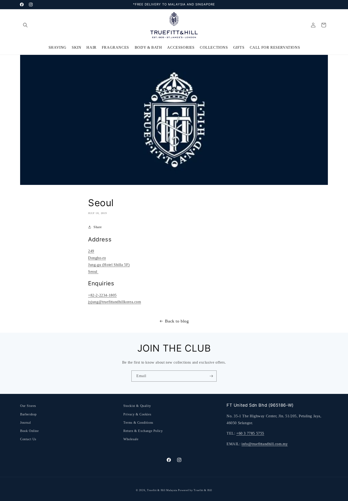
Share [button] (98, 227)
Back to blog (177, 321)
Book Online (29, 431)
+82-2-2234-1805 (102, 295)
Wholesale (130, 439)
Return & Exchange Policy (143, 431)
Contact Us (28, 439)
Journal (25, 422)
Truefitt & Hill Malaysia (162, 490)
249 (91, 251)
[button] (25, 25)
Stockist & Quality (137, 406)
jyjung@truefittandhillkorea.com (114, 302)
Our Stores (28, 406)
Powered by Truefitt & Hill (195, 490)
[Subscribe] (211, 376)
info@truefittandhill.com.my (264, 444)
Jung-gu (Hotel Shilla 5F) (109, 265)
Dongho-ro (97, 258)
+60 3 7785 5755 (250, 433)
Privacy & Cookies (137, 414)
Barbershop (28, 414)
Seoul (93, 272)
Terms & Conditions (138, 422)
